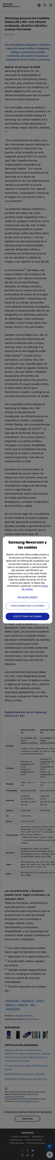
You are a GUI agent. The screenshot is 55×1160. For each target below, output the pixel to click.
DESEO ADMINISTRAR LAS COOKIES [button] (27, 606)
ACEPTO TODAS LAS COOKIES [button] (27, 616)
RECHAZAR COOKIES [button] (27, 597)
